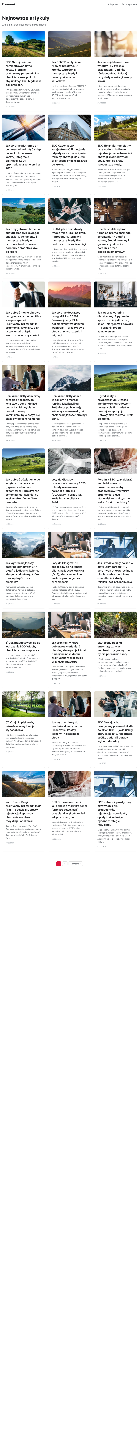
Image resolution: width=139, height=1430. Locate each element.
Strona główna (129, 4)
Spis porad (113, 4)
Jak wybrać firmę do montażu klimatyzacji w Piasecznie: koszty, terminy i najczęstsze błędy (67, 730)
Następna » (76, 864)
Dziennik (9, 4)
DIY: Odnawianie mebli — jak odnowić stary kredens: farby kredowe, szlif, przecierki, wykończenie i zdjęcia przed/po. (69, 810)
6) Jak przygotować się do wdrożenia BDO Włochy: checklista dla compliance (23, 646)
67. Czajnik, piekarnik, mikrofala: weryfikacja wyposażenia (20, 726)
